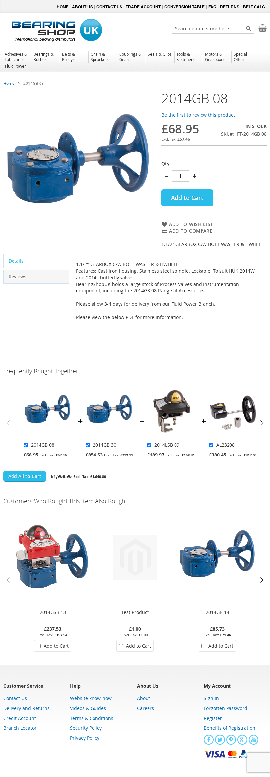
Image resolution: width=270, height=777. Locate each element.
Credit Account (19, 718)
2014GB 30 (104, 445)
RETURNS (229, 7)
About (143, 698)
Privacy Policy (84, 738)
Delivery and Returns (26, 708)
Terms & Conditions (91, 718)
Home (8, 83)
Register (213, 718)
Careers (145, 708)
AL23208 (225, 445)
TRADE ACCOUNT (143, 7)
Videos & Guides (88, 708)
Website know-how (91, 698)
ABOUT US (82, 7)
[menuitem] (17, 56)
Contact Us (15, 698)
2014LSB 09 (166, 445)
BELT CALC (254, 7)
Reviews (17, 276)
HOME (62, 7)
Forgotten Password (225, 708)
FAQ (212, 7)
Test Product (135, 612)
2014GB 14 (217, 612)
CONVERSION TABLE (184, 7)
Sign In (211, 698)
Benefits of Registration (229, 728)
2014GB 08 (42, 445)
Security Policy (86, 728)
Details (16, 261)
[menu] (135, 61)
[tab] (36, 261)
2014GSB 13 (53, 612)
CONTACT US (109, 7)
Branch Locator (20, 728)
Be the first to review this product (198, 115)
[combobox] (213, 28)
